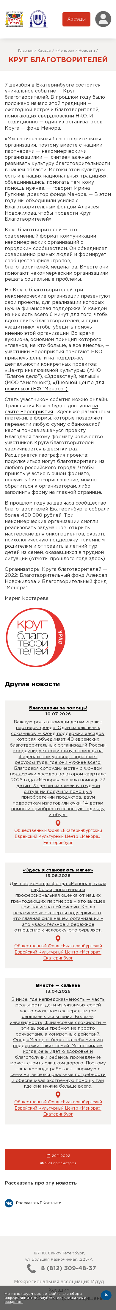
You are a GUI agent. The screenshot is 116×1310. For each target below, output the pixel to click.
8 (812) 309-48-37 (68, 1268)
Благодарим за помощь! (58, 708)
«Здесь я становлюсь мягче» (58, 870)
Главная (25, 50)
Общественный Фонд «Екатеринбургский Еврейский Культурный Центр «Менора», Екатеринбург (58, 837)
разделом (13, 1301)
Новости (87, 50)
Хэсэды (76, 19)
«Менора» (64, 50)
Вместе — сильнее (58, 985)
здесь (96, 559)
